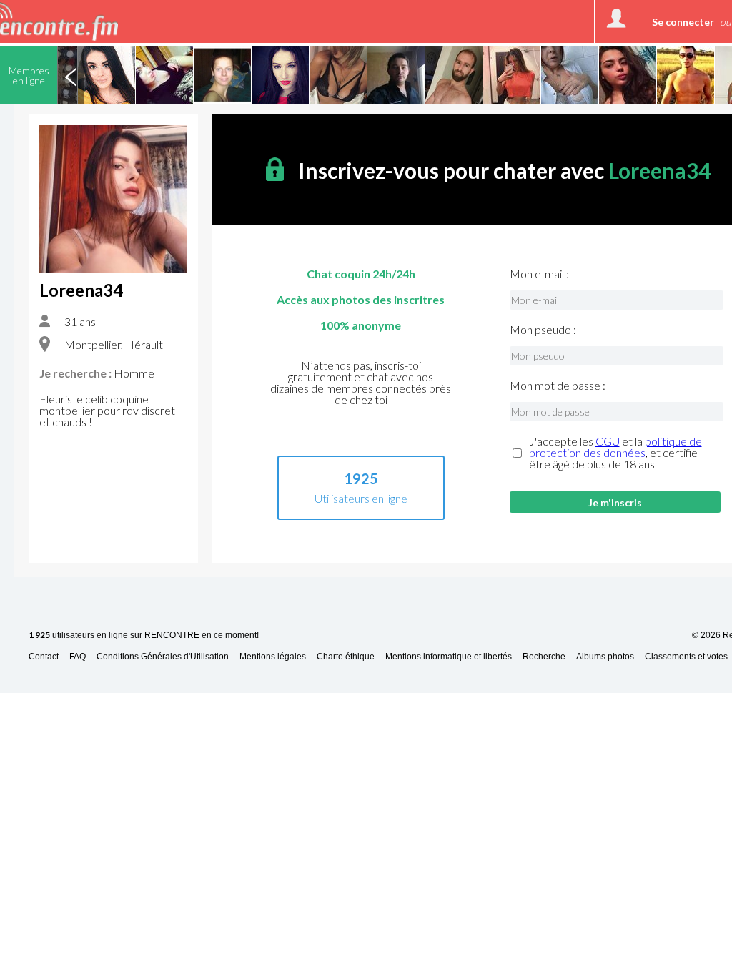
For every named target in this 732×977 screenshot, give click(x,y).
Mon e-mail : (539, 274)
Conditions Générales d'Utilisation (163, 657)
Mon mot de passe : (557, 385)
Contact (44, 657)
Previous (70, 75)
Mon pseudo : (543, 329)
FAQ (77, 657)
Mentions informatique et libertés (448, 657)
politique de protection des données (615, 446)
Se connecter (683, 22)
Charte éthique (346, 657)
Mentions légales (272, 657)
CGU (607, 441)
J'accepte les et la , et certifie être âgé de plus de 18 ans (615, 453)
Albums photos (605, 657)
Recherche (544, 657)
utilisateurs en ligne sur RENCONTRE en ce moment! (144, 635)
